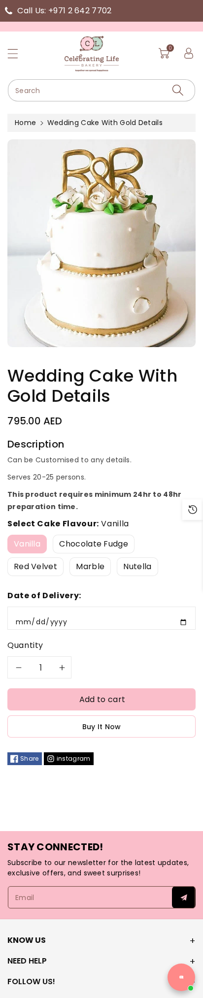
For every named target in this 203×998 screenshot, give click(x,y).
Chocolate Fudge (93, 543)
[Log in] (189, 53)
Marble (90, 566)
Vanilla (27, 543)
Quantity (25, 645)
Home (25, 123)
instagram (74, 758)
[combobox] (101, 90)
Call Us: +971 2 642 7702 (64, 10)
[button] (17, 53)
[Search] (178, 90)
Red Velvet (35, 566)
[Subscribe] (184, 897)
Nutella (137, 566)
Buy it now (101, 727)
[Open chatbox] (181, 977)
